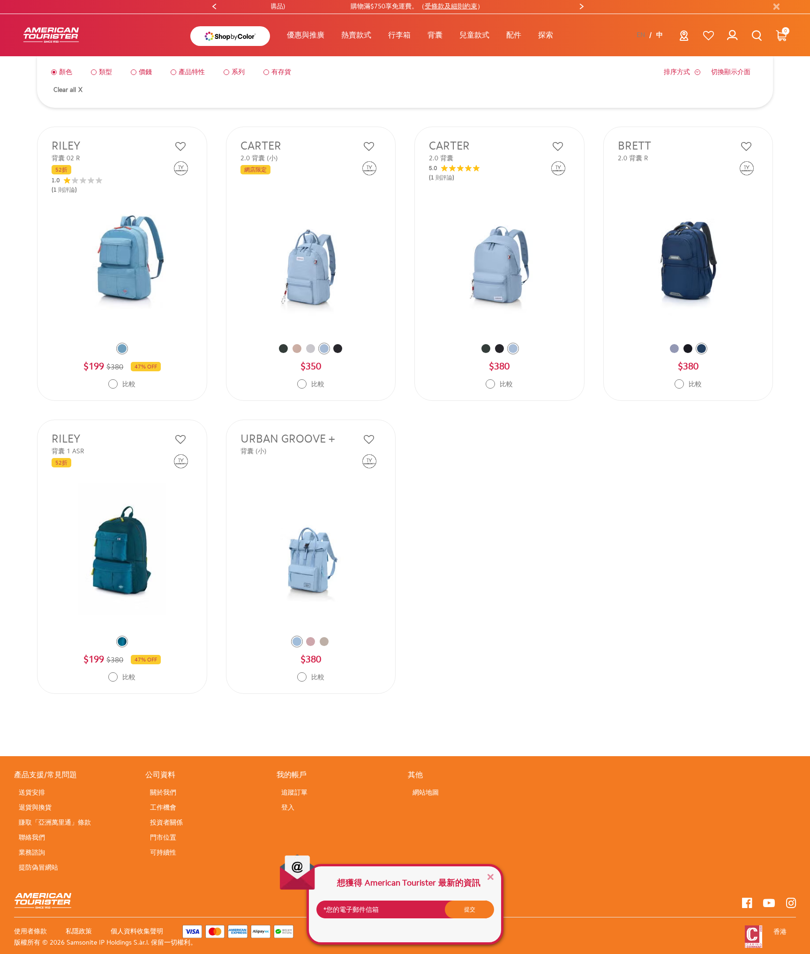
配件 (513, 34)
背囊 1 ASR (68, 451)
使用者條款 (30, 931)
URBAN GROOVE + (287, 438)
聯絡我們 (32, 837)
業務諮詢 (32, 852)
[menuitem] (305, 35)
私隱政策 (79, 931)
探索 (545, 34)
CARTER (260, 145)
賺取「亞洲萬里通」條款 (55, 822)
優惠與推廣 (305, 34)
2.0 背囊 (441, 158)
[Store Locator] (684, 38)
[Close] (490, 876)
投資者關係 (166, 822)
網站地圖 (425, 792)
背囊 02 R (66, 158)
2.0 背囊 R (633, 158)
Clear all (67, 90)
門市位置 (163, 837)
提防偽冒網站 (38, 867)
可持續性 (163, 852)
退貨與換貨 (35, 807)
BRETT (634, 145)
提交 (469, 909)
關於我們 (163, 792)
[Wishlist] (708, 35)
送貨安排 (32, 792)
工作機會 (163, 807)
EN (641, 35)
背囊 (435, 34)
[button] (356, 35)
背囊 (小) (253, 451)
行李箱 (399, 34)
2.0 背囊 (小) (259, 158)
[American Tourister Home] (51, 35)
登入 (287, 807)
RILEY (66, 145)
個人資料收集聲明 (137, 931)
